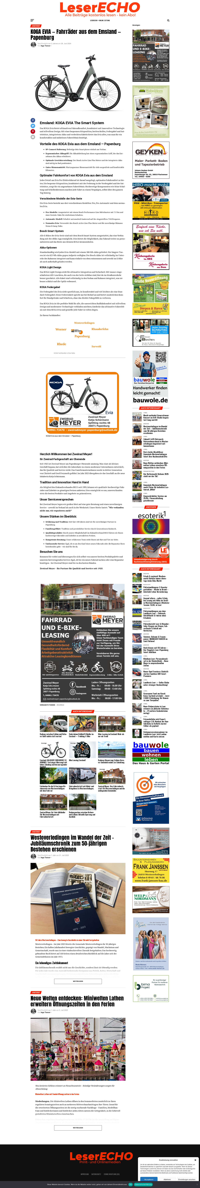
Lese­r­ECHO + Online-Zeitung (100, 20)
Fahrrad (61, 705)
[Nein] (197, 1184)
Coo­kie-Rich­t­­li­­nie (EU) (111, 1174)
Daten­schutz (96, 1174)
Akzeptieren (148, 1179)
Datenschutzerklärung (143, 1184)
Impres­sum (85, 1174)
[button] (195, 1160)
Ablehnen (167, 1179)
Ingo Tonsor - (46, 46)
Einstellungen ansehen (186, 1179)
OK (131, 1184)
